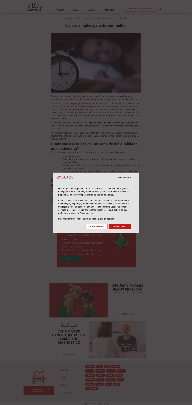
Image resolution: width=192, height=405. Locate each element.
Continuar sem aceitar (123, 177)
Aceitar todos (120, 226)
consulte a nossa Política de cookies (97, 219)
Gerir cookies (96, 226)
